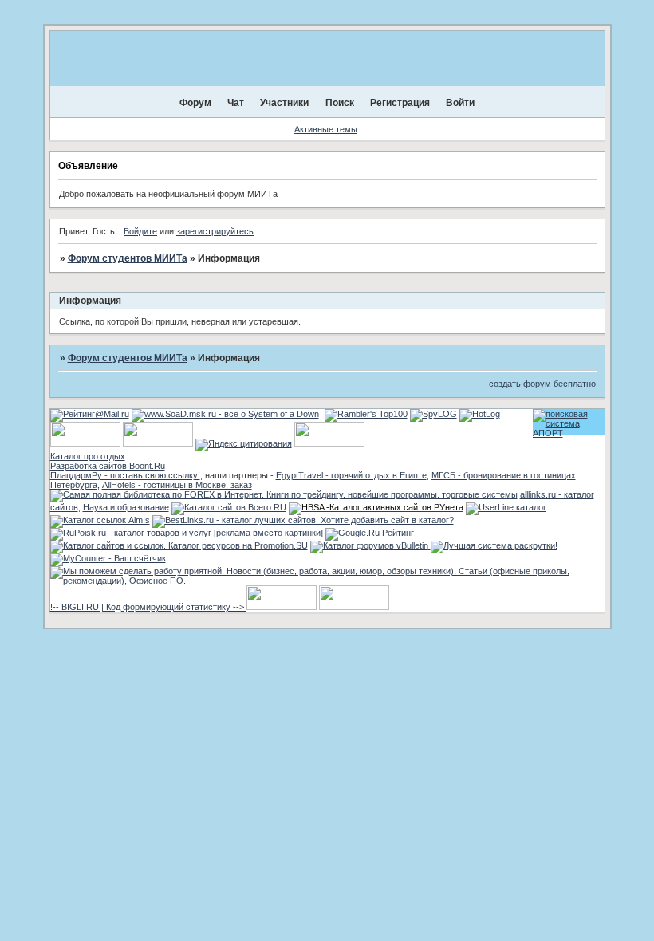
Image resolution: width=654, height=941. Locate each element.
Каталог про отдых (87, 456)
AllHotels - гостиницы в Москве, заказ (177, 485)
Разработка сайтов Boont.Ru (107, 465)
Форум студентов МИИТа (127, 258)
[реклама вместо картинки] (268, 532)
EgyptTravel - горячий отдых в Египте (351, 475)
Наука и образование (126, 507)
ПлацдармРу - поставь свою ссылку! (125, 475)
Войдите (140, 231)
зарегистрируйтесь (215, 231)
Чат (235, 102)
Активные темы (325, 129)
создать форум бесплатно (542, 383)
